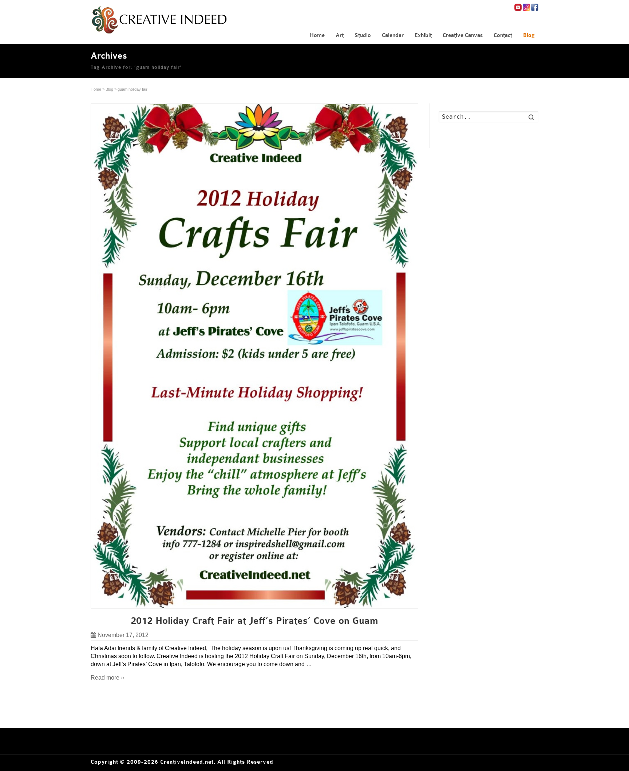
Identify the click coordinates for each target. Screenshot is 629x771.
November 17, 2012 (123, 635)
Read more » (107, 677)
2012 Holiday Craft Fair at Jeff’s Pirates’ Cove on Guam (254, 620)
